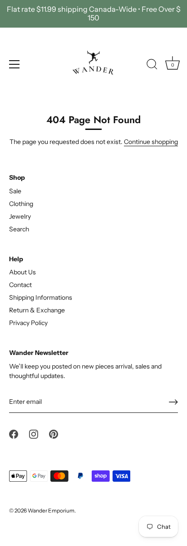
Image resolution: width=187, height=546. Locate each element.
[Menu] (15, 64)
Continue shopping (151, 142)
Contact (20, 285)
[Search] (152, 66)
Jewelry (20, 216)
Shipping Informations (40, 297)
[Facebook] (13, 433)
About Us (22, 272)
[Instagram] (33, 433)
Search (19, 229)
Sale (15, 191)
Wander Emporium (51, 510)
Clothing (21, 204)
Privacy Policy (28, 323)
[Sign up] (173, 402)
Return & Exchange (37, 310)
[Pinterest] (53, 433)
